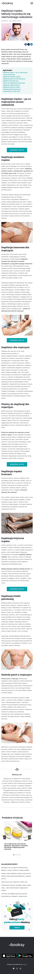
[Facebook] (13, 968)
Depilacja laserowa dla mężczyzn (14, 79)
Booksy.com (17, 774)
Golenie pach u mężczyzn (11, 91)
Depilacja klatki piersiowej (11, 89)
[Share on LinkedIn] (31, 44)
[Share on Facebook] (25, 44)
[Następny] (29, 837)
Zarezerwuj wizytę (17, 150)
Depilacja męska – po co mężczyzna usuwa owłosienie (15, 74)
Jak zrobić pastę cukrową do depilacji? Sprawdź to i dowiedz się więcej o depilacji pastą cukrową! (16, 846)
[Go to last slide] (4, 837)
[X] (17, 968)
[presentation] (17, 831)
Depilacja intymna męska (11, 87)
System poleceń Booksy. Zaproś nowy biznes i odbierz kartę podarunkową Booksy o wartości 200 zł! (16, 876)
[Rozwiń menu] (31, 3)
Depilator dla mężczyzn (11, 81)
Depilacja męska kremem (11, 85)
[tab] (13, 854)
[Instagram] (20, 968)
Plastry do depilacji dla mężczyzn (14, 83)
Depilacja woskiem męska (11, 77)
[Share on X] (28, 44)
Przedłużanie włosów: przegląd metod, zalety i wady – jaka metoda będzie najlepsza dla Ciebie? (16, 887)
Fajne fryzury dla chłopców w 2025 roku (14, 882)
